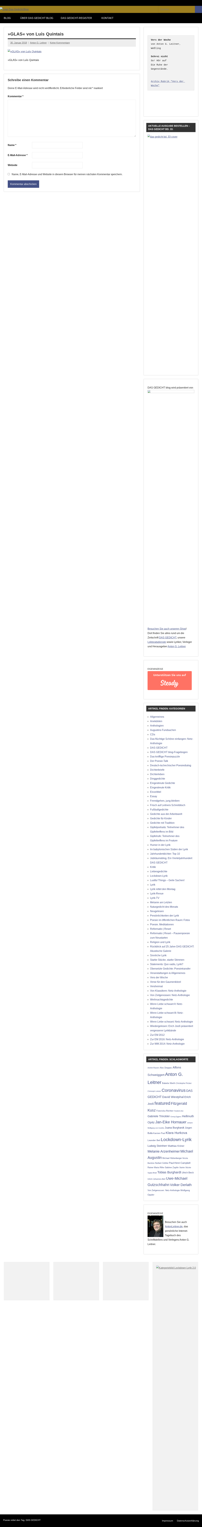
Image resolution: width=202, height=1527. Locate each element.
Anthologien (157, 725)
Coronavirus (174, 1090)
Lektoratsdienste (157, 642)
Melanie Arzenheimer (164, 1151)
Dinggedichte (157, 778)
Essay (153, 796)
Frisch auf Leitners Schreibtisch (167, 805)
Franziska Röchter (164, 1111)
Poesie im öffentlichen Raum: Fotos (170, 920)
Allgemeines (157, 716)
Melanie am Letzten (161, 902)
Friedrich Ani (178, 1111)
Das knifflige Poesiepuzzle (165, 756)
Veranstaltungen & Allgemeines (167, 973)
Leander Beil (154, 1140)
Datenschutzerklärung (188, 1520)
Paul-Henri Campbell (179, 1163)
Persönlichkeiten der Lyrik (164, 915)
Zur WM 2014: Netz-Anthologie (167, 1043)
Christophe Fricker (184, 1083)
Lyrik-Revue (156, 893)
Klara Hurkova (176, 1133)
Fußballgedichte (159, 809)
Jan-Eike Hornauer (170, 1122)
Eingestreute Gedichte (162, 783)
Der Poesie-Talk (159, 761)
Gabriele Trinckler (159, 1116)
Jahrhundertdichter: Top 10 (165, 853)
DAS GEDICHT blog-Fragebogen (169, 752)
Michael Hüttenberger (172, 1158)
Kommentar (15, 96)
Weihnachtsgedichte (161, 999)
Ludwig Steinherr (157, 1145)
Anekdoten (156, 721)
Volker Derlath (181, 1185)
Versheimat (156, 986)
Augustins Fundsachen (163, 730)
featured (162, 1103)
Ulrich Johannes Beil (156, 1179)
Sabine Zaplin (172, 1167)
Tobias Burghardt (169, 1172)
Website (12, 165)
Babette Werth (168, 1083)
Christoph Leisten (154, 1091)
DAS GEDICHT (167, 637)
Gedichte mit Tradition (162, 822)
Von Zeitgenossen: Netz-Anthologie (170, 995)
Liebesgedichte (158, 871)
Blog (7, 18)
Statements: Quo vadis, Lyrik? (166, 964)
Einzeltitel (155, 792)
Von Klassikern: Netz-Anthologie (168, 990)
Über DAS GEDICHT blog (36, 18)
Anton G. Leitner (38, 42)
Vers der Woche (159, 977)
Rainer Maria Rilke (156, 1167)
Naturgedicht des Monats (164, 906)
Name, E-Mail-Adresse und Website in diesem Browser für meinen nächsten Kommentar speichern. (67, 174)
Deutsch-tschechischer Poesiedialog (170, 765)
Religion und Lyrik (160, 942)
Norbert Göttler (161, 1163)
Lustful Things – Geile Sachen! (167, 880)
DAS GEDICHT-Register (76, 18)
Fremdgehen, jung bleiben (165, 800)
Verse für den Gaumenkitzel (165, 982)
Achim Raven (153, 1068)
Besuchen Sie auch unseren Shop (167, 628)
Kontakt (107, 18)
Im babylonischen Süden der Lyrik (169, 849)
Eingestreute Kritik (160, 787)
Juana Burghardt (174, 1127)
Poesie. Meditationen (162, 924)
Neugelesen (157, 911)
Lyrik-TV (154, 898)
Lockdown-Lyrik (159, 876)
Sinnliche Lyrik (158, 955)
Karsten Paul (159, 1133)
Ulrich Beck (188, 1172)
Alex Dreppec (166, 1068)
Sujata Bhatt (152, 1173)
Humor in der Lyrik (160, 845)
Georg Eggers (175, 1117)
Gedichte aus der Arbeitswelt (166, 814)
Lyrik (152, 884)
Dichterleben (157, 774)
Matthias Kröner (176, 1146)
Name (12, 145)
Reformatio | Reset (160, 929)
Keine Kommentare (60, 42)
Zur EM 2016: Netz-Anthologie (167, 1039)
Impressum (167, 1520)
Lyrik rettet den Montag (162, 889)
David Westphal (173, 1097)
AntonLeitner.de (174, 1226)
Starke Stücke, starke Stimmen (167, 959)
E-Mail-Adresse (17, 155)
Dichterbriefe (157, 769)
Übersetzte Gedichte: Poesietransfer (170, 968)
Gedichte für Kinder (161, 818)
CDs (152, 734)
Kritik (153, 867)
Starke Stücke (185, 1167)
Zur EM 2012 (157, 1035)
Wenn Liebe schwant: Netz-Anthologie (171, 1021)
